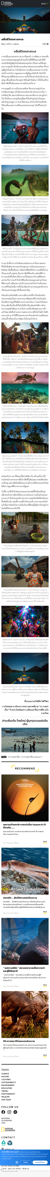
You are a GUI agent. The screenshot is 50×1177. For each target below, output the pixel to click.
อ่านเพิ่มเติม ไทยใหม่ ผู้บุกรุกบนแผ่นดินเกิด (25, 722)
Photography (8, 1093)
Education (6, 1088)
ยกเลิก (25, 1162)
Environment (8, 1085)
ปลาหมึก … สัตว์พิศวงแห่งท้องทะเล (20, 898)
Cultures (6, 1079)
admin (16, 44)
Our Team (6, 1099)
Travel (4, 1091)
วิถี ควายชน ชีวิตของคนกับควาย (19, 1041)
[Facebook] (3, 1112)
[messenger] (15, 1112)
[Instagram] (9, 1112)
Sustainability (8, 1082)
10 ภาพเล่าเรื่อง (14, 757)
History (5, 1076)
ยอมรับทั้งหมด (40, 1162)
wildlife (5, 1096)
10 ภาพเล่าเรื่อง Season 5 (31, 757)
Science (5, 1073)
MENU (44, 4)
